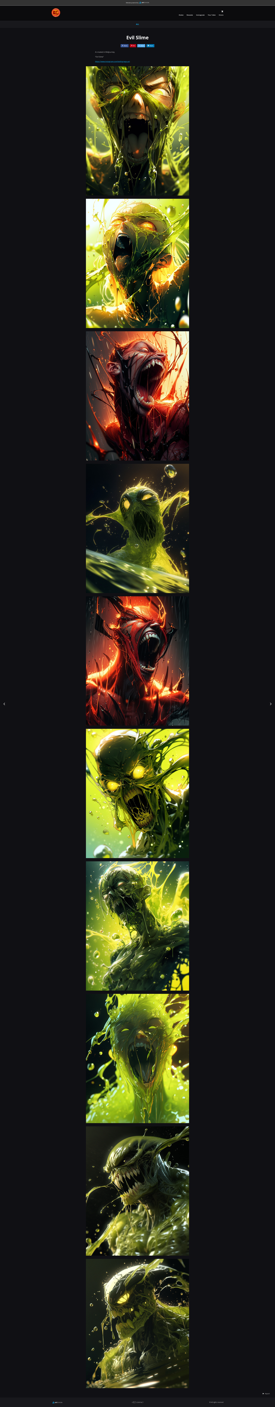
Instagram (200, 15)
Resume (190, 15)
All (137, 24)
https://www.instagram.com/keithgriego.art (112, 61)
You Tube (212, 15)
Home (181, 15)
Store (221, 15)
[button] (266, 1393)
